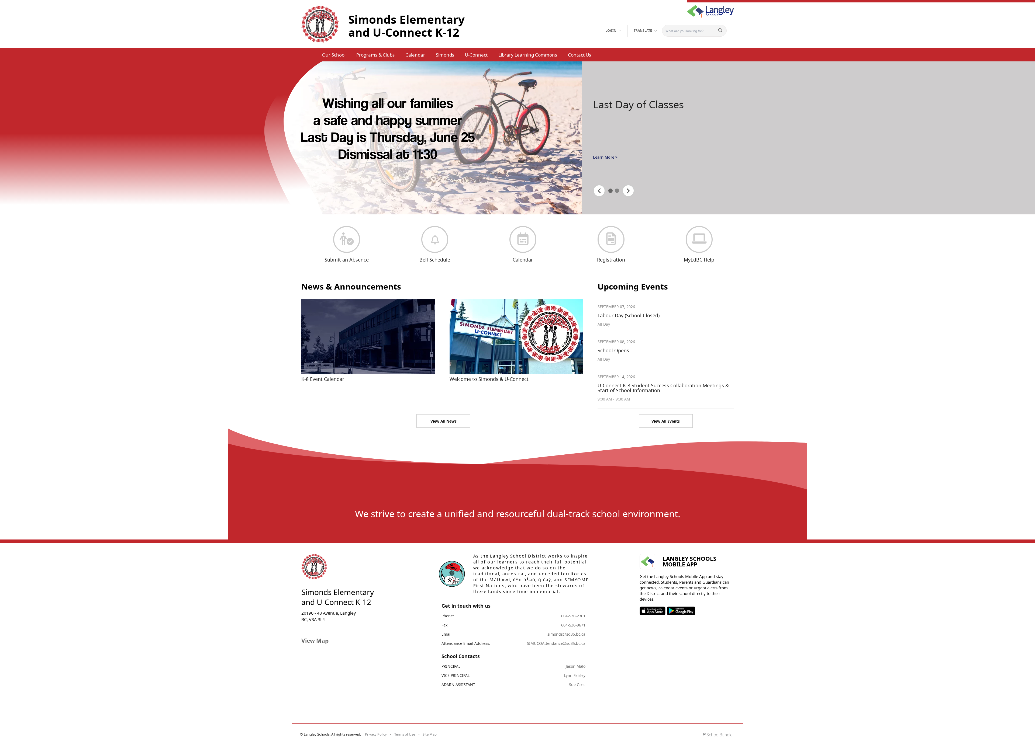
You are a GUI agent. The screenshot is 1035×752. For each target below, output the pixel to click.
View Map (315, 640)
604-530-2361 (573, 615)
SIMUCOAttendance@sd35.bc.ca (556, 643)
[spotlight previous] (599, 190)
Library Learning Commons (527, 55)
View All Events (665, 421)
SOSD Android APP (681, 611)
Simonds (445, 55)
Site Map (430, 734)
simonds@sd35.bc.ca (566, 634)
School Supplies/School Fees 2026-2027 (648, 111)
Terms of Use (404, 734)
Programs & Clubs (375, 55)
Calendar (415, 55)
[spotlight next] (628, 190)
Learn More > (605, 172)
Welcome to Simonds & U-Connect (489, 379)
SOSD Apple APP (652, 611)
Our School (334, 55)
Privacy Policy (376, 734)
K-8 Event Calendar (322, 379)
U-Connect (476, 55)
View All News (443, 421)
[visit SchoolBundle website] (717, 735)
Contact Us (579, 55)
